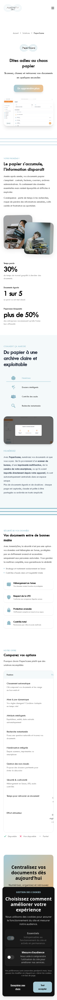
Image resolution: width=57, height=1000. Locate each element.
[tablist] (28, 391)
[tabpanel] (28, 457)
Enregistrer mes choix (18, 987)
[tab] (28, 378)
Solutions (26, 33)
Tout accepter (42, 987)
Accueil (16, 33)
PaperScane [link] (39, 33)
